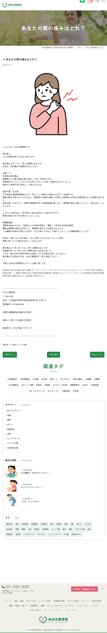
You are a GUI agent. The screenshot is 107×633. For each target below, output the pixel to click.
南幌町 (58, 524)
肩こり (9, 345)
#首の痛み (78, 379)
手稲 (29, 529)
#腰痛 (97, 379)
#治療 (35, 379)
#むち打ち (65, 379)
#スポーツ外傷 (60, 385)
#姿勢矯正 (25, 379)
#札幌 (44, 379)
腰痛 (9, 419)
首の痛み (9, 529)
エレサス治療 (21, 345)
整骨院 (36, 529)
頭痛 (4, 345)
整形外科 (9, 524)
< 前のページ (10, 354)
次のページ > (97, 354)
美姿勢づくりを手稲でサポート (17, 328)
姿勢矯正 (25, 524)
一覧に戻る (53, 354)
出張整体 (44, 524)
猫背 (64, 529)
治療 (65, 524)
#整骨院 (66, 391)
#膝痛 (47, 385)
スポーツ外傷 (80, 529)
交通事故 (45, 529)
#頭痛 (88, 379)
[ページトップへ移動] (102, 589)
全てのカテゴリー (14, 410)
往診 (51, 524)
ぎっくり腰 (56, 529)
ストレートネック (54, 534)
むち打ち (88, 524)
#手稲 (75, 391)
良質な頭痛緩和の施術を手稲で (17, 312)
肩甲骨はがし (76, 534)
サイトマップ (72, 610)
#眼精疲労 (74, 385)
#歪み (85, 385)
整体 (17, 524)
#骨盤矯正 (12, 379)
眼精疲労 (9, 534)
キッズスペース (28, 534)
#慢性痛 (95, 385)
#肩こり (53, 379)
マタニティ (41, 534)
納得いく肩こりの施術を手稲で (17, 320)
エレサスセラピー (14, 438)
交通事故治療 (12, 447)
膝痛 (70, 529)
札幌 (72, 524)
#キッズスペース (37, 391)
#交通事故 (13, 385)
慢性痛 (18, 534)
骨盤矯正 (10, 429)
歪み (89, 529)
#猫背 (38, 385)
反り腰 (66, 534)
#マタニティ (53, 391)
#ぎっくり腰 (27, 385)
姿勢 (14, 345)
